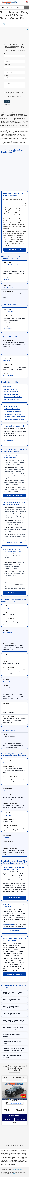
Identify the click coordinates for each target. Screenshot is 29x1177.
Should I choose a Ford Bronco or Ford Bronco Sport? (12, 1014)
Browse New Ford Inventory (14, 974)
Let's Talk (7, 101)
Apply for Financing (14, 897)
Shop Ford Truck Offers (9, 304)
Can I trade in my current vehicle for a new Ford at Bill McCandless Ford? (13, 1049)
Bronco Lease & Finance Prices (13, 414)
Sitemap (14, 1169)
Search (23, 24)
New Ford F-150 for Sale (10, 389)
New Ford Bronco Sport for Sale (13, 397)
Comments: (6, 81)
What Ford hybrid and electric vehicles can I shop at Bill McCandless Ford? (13, 1021)
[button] (5, 7)
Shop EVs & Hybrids (8, 353)
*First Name (6, 53)
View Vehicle (8, 1119)
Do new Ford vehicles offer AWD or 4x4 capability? (12, 1035)
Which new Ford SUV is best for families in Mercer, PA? (12, 1007)
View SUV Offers (7, 328)
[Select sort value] (26, 30)
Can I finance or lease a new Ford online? (12, 1042)
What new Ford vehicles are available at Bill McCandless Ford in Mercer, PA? (14, 992)
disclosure (15, 1122)
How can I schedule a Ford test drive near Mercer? (13, 1056)
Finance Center (8, 442)
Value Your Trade (8, 440)
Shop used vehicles (8, 924)
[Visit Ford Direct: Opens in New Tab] (12, 1173)
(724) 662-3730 (15, 1103)
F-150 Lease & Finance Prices (12, 409)
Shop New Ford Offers (14, 249)
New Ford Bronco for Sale (11, 394)
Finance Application (8, 375)
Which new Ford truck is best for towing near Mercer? (12, 999)
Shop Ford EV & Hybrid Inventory (14, 592)
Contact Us (6, 279)
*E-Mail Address (7, 64)
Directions (13, 7)
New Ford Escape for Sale (11, 391)
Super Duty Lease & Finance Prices (14, 419)
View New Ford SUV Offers (14, 542)
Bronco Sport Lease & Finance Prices (14, 416)
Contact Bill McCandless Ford (14, 979)
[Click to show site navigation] (26, 7)
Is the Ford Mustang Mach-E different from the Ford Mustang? (13, 1028)
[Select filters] (24, 30)
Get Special (15, 1116)
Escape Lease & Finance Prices (13, 411)
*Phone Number (7, 70)
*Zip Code (6, 75)
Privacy (18, 1169)
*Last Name (6, 59)
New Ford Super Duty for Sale (12, 399)
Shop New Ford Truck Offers (15, 495)
